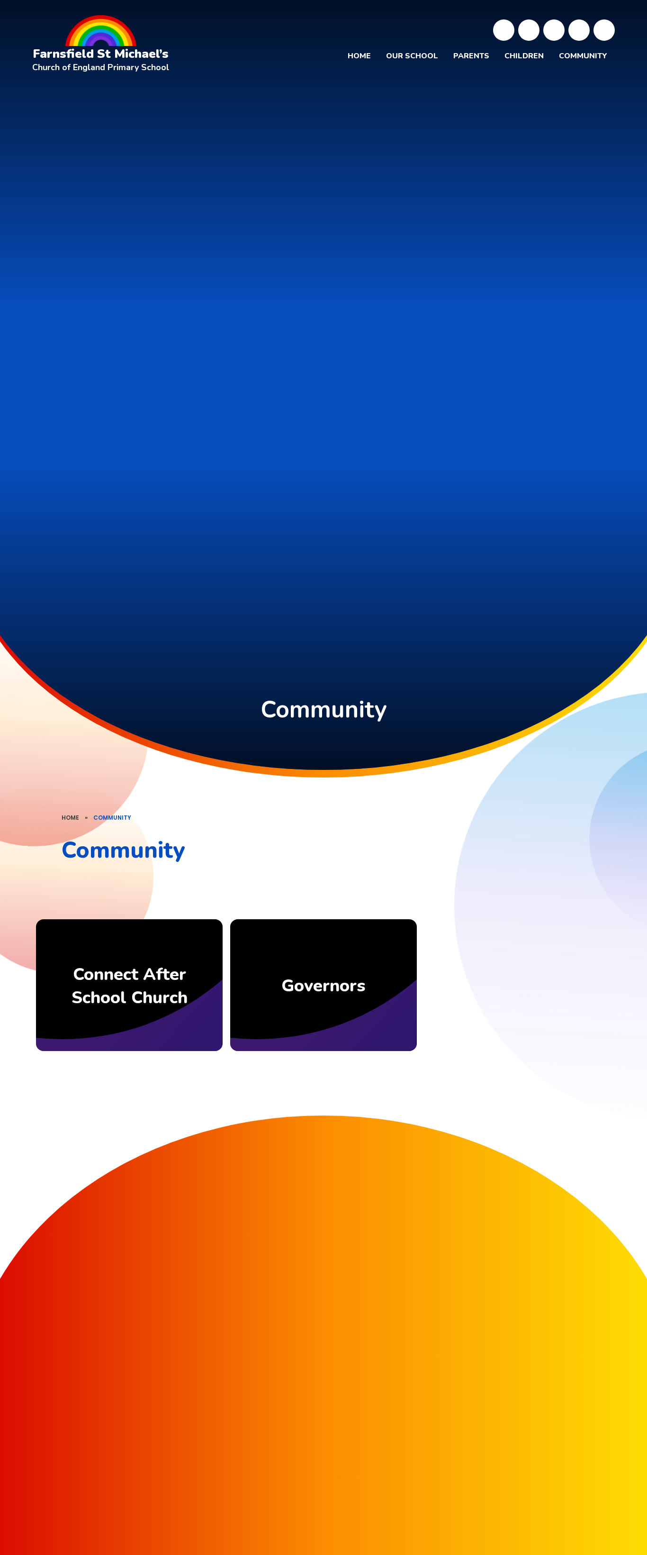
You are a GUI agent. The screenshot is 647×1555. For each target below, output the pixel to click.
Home (70, 818)
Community (112, 818)
